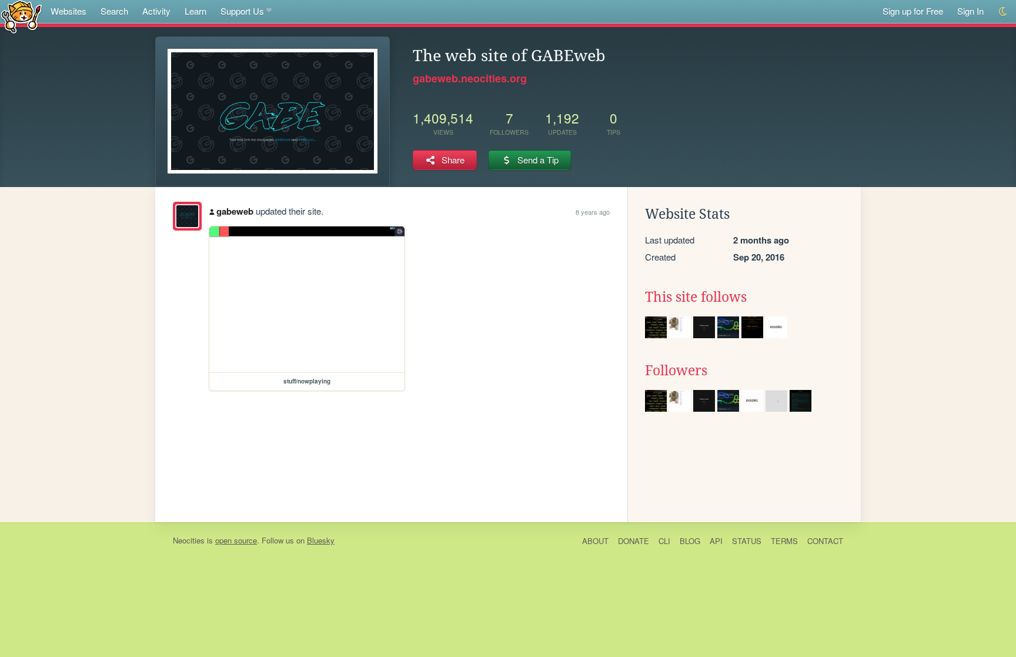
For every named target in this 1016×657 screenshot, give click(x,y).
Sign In (970, 11)
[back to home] (21, 16)
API (716, 540)
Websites (68, 11)
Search (114, 11)
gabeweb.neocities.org (470, 78)
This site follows (696, 297)
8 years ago (593, 211)
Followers (676, 370)
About (595, 540)
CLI (664, 540)
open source (236, 540)
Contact (825, 540)
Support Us (242, 11)
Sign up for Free (913, 11)
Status (746, 540)
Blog (690, 540)
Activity (156, 11)
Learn (195, 11)
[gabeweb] (187, 216)
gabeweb (234, 211)
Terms (784, 540)
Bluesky (321, 540)
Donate (633, 540)
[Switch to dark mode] (1003, 11)
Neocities (189, 540)
